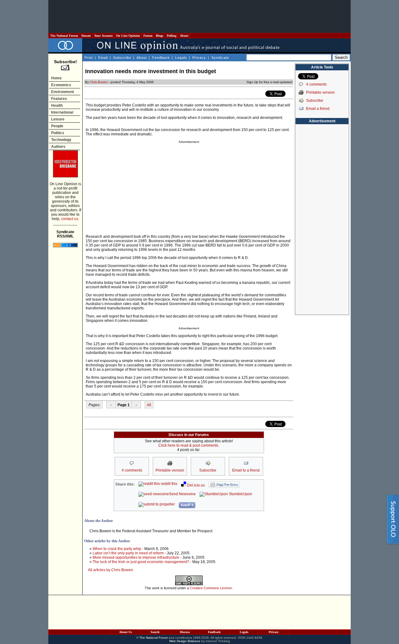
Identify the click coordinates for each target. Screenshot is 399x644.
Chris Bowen (99, 82)
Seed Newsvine (182, 494)
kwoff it (187, 505)
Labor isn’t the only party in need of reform (128, 553)
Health (57, 105)
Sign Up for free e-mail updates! (269, 82)
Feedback (161, 57)
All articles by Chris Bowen (110, 570)
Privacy (199, 57)
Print (88, 57)
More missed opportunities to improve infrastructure (136, 557)
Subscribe (122, 57)
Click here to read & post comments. (188, 445)
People (57, 126)
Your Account (103, 35)
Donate (86, 35)
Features (59, 98)
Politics (57, 133)
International (62, 112)
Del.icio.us (195, 485)
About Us (125, 632)
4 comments (316, 84)
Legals (181, 57)
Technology (61, 140)
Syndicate (220, 57)
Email (103, 57)
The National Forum (64, 35)
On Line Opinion (128, 35)
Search (155, 632)
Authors (58, 146)
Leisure (58, 119)
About (184, 35)
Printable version (320, 92)
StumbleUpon (240, 494)
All (149, 405)
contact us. (70, 219)
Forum (147, 35)
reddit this (168, 484)
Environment (62, 92)
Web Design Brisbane (184, 641)
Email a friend (317, 108)
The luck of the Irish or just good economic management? (141, 562)
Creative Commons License (211, 588)
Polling (171, 35)
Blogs (159, 35)
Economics (61, 85)
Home (56, 78)
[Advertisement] (199, 16)
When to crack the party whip (117, 549)
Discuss (185, 632)
